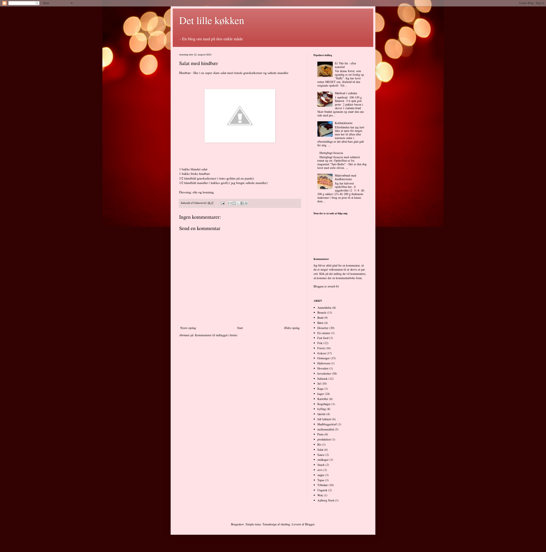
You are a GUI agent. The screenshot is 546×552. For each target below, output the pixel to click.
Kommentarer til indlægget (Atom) (216, 335)
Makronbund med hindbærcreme (345, 177)
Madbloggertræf (327, 424)
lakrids (321, 414)
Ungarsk (322, 490)
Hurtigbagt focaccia (331, 153)
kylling (321, 409)
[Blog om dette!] (234, 203)
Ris (319, 444)
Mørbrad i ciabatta (346, 93)
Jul (319, 383)
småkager (323, 460)
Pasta (320, 434)
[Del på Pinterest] (246, 203)
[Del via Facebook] (242, 203)
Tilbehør (322, 485)
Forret (321, 348)
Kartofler (322, 399)
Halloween (323, 363)
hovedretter (324, 373)
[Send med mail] (230, 203)
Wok (320, 495)
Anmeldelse (324, 308)
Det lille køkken (211, 20)
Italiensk (322, 379)
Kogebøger (324, 404)
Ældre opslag (292, 328)
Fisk (319, 343)
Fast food (322, 338)
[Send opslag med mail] (222, 203)
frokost (321, 353)
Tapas (320, 480)
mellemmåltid (325, 429)
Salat (320, 450)
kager (320, 394)
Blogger (309, 524)
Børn (320, 323)
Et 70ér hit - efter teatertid (345, 65)
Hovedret (322, 368)
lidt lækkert (324, 419)
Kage (320, 389)
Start (240, 328)
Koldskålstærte (344, 123)
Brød (320, 318)
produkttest (324, 439)
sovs (319, 470)
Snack (321, 465)
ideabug (285, 524)
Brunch (321, 312)
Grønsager (323, 358)
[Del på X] (238, 203)
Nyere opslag (188, 328)
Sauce (320, 455)
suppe (320, 475)
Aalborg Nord (325, 500)
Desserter (322, 328)
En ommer (323, 333)
